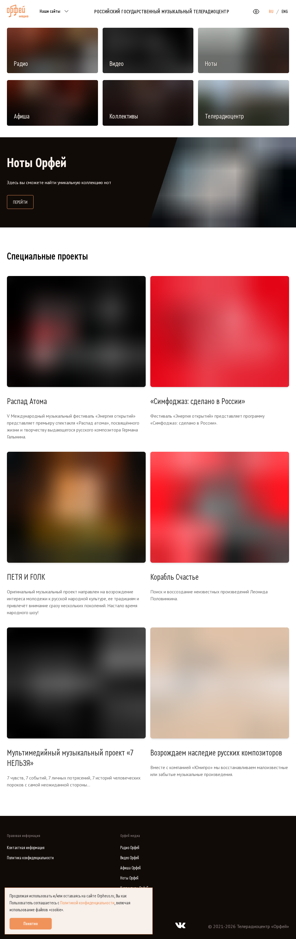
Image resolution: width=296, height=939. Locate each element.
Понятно (30, 923)
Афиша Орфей (130, 868)
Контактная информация (26, 848)
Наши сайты (50, 11)
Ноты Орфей (129, 878)
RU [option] (271, 11)
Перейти (23, 202)
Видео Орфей (129, 858)
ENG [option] (285, 11)
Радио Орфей (129, 848)
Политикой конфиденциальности (87, 903)
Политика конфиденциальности (30, 858)
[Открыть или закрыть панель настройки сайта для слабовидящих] (256, 11)
